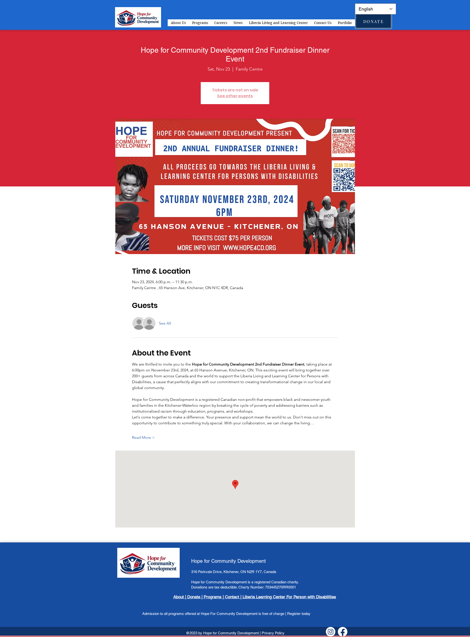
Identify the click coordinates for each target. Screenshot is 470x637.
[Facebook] (342, 632)
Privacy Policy (273, 633)
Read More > (143, 437)
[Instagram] (330, 632)
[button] (200, 22)
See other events (235, 96)
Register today (298, 614)
